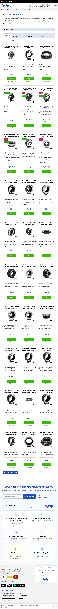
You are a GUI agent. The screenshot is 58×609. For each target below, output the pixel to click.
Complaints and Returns (8, 598)
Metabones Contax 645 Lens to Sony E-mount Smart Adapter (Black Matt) (46, 265)
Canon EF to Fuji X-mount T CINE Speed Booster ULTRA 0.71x (11, 307)
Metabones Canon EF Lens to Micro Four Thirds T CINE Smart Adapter (29, 265)
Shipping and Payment (8, 593)
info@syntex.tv (46, 572)
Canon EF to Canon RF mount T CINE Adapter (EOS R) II (29, 307)
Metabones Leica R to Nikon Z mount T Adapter (11, 391)
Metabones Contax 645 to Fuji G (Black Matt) (11, 265)
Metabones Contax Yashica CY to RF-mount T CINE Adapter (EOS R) (11, 349)
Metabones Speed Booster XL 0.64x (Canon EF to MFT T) (11, 89)
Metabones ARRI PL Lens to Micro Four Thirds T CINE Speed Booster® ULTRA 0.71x (11, 135)
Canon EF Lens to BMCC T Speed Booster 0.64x (29, 135)
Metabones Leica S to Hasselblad (46, 47)
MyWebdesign (5, 607)
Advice (21, 598)
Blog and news (23, 595)
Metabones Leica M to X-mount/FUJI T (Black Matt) (46, 223)
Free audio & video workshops (35, 490)
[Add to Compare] (16, 60)
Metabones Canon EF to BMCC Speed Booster (29, 89)
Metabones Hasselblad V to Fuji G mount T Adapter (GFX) (29, 433)
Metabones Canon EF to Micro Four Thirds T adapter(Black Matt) (11, 181)
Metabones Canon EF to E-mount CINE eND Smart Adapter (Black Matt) (11, 223)
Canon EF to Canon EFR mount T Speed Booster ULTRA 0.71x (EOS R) (29, 181)
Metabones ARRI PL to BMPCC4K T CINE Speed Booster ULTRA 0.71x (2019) (11, 47)
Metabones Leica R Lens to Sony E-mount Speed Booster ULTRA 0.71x (47, 89)
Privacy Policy (6, 600)
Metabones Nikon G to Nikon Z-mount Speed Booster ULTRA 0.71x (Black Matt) (29, 223)
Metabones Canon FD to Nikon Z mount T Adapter (29, 349)
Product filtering (8, 29)
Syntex (2, 9)
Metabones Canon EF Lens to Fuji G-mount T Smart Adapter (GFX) (29, 47)
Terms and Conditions (8, 595)
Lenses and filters (24, 9)
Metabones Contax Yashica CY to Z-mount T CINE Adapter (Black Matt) (46, 181)
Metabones (8, 9)
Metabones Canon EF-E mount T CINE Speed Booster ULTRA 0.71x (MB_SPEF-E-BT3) (46, 135)
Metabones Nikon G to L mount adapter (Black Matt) (11, 433)
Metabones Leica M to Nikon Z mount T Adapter (29, 391)
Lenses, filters (16, 9)
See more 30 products (10, 473)
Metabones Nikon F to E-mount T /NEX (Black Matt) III (47, 391)
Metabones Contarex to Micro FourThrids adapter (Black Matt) (46, 433)
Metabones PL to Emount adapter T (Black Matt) (46, 307)
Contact (16, 1)
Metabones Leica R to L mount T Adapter (46, 349)
